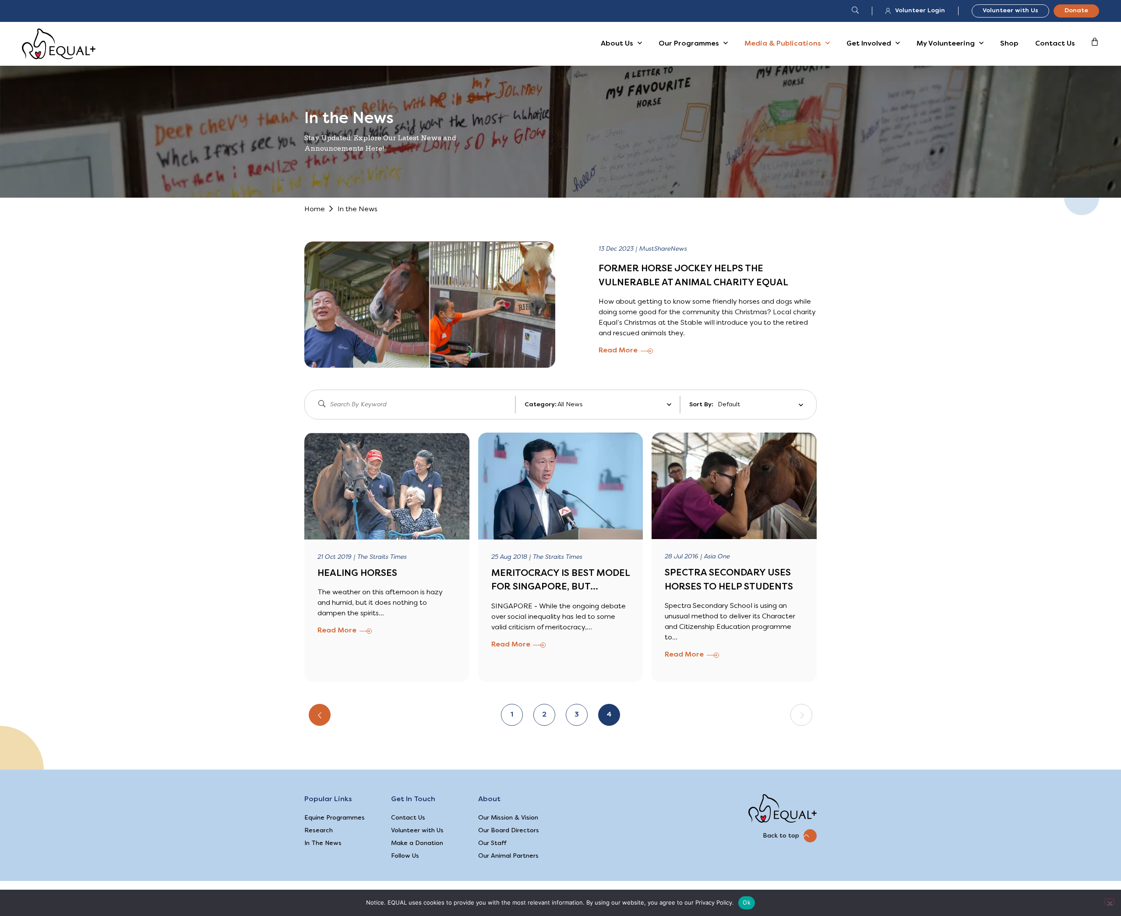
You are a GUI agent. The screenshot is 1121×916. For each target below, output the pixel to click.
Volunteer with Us (1010, 11)
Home (314, 209)
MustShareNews (663, 249)
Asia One (717, 557)
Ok (747, 902)
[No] (1109, 901)
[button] (790, 835)
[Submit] (322, 404)
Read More (618, 350)
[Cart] (1094, 41)
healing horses (357, 573)
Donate (1076, 11)
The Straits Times (382, 557)
